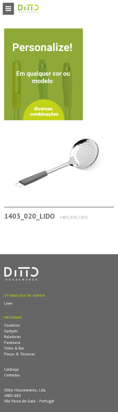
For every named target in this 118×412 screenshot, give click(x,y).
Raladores (12, 336)
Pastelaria (12, 342)
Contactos (12, 375)
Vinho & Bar (14, 348)
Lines (8, 303)
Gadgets (11, 330)
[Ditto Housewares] (28, 9)
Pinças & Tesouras (19, 353)
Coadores (12, 325)
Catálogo (11, 369)
